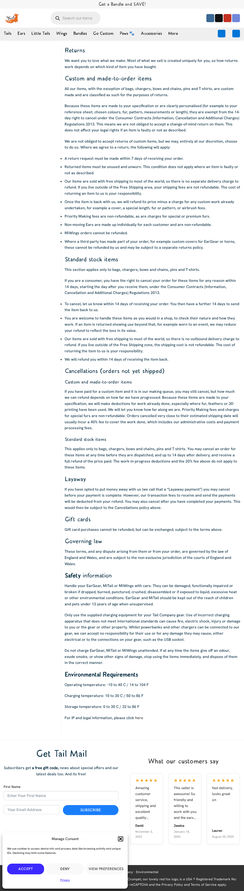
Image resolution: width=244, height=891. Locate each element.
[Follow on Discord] (236, 18)
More (173, 33)
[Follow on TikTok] (219, 18)
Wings (61, 33)
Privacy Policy (172, 884)
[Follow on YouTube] (227, 18)
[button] (120, 838)
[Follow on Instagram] (210, 18)
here (139, 717)
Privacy (65, 880)
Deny (65, 868)
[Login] (221, 34)
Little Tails (40, 33)
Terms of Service (204, 884)
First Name (12, 787)
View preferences (106, 868)
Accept (25, 868)
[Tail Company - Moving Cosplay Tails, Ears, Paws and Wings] (12, 18)
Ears (21, 33)
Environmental (147, 872)
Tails (7, 33)
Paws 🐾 (127, 33)
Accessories (151, 33)
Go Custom (103, 33)
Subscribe (90, 809)
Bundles (80, 33)
